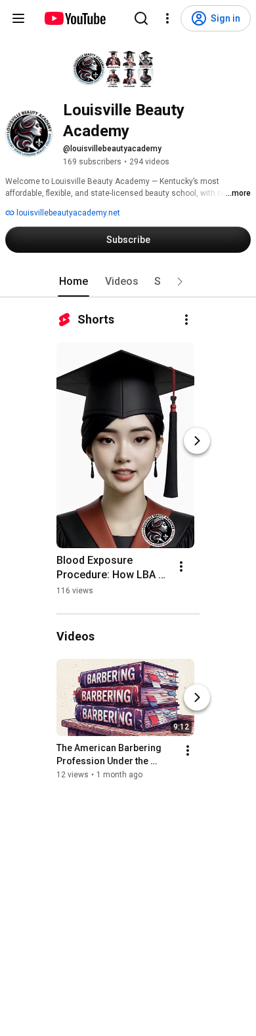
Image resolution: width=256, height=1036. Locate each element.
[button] (180, 281)
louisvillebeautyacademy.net (67, 212)
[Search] (141, 18)
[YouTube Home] (74, 18)
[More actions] (186, 319)
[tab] (73, 281)
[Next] (197, 441)
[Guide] (18, 18)
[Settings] (167, 18)
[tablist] (128, 281)
